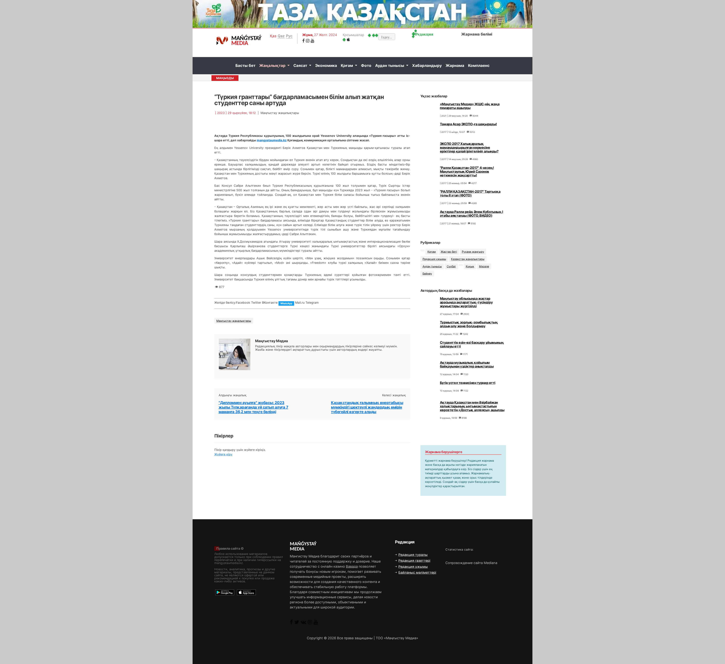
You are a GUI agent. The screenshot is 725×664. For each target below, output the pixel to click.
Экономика (326, 65)
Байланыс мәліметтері (417, 572)
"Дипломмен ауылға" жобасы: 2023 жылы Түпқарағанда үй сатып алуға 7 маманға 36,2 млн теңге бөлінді (253, 407)
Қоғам (347, 65)
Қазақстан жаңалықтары (467, 259)
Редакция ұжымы (434, 259)
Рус (289, 36)
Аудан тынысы (390, 65)
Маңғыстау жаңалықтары (233, 320)
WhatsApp (286, 303)
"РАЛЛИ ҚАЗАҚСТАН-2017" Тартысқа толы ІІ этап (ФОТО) (470, 193)
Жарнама (455, 65)
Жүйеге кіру (223, 454)
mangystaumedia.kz (272, 140)
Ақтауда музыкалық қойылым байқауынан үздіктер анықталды (467, 364)
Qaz (281, 36)
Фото (366, 65)
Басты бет (245, 65)
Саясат (300, 65)
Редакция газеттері (414, 561)
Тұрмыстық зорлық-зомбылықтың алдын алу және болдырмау (469, 324)
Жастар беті (449, 251)
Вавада (352, 566)
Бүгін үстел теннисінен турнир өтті (467, 383)
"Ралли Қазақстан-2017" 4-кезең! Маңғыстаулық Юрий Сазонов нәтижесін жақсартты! (467, 171)
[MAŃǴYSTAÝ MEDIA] (222, 40)
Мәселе (484, 266)
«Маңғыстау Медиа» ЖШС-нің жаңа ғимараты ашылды (470, 106)
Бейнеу (427, 273)
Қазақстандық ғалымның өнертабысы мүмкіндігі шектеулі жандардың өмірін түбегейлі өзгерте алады (367, 407)
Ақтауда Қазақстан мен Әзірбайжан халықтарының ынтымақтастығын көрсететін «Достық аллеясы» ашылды (472, 406)
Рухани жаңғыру (473, 251)
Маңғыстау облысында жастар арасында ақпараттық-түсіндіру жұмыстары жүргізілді (466, 302)
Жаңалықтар (272, 65)
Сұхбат (451, 266)
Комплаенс (479, 65)
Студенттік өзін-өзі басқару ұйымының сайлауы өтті (472, 344)
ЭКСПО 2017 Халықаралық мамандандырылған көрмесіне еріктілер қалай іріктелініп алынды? (469, 147)
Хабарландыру (427, 65)
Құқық (470, 266)
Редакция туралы (413, 555)
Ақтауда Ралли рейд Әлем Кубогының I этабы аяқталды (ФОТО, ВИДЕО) (471, 213)
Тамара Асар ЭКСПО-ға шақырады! (468, 124)
